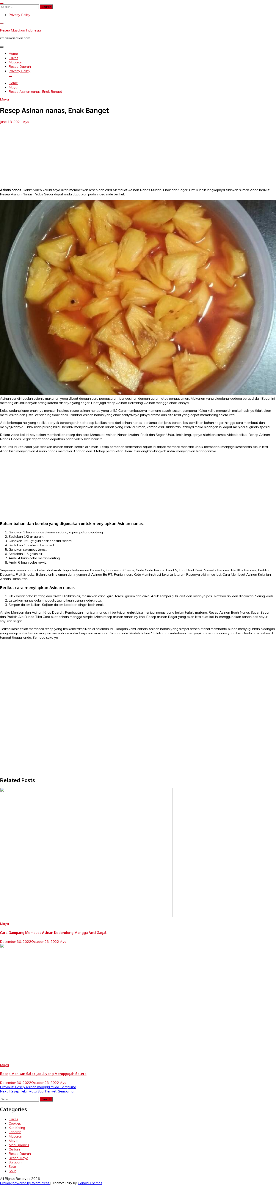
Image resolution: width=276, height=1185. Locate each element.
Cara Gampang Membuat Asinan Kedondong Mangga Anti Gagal (53, 932)
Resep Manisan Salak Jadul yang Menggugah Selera (43, 1074)
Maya (4, 99)
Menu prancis (19, 1145)
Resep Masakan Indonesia (20, 30)
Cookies (15, 1123)
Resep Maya (18, 1158)
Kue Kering (17, 1127)
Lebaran (15, 1132)
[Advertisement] (138, 154)
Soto (12, 1166)
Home (13, 53)
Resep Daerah (20, 66)
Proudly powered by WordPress (25, 1183)
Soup (12, 1171)
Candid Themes (90, 1183)
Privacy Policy (19, 15)
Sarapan (15, 1162)
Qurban (14, 1149)
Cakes (13, 58)
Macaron (15, 62)
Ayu (26, 121)
